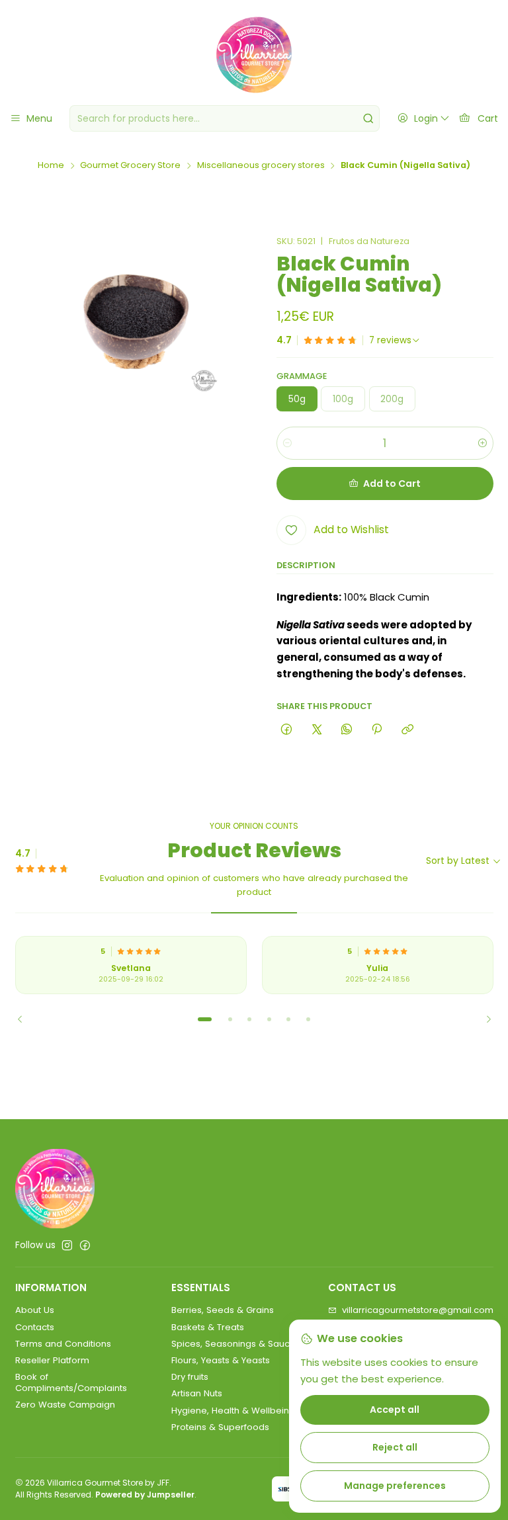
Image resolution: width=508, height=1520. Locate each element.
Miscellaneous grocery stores (261, 165)
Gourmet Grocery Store (130, 165)
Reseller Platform (52, 1360)
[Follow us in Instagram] (67, 1246)
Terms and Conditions (63, 1343)
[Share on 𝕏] (316, 729)
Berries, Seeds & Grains (222, 1310)
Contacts (34, 1327)
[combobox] (224, 118)
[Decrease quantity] (287, 443)
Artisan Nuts (196, 1393)
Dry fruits (189, 1377)
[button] (205, 1019)
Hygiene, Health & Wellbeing (233, 1410)
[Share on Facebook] (286, 729)
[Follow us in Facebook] (85, 1246)
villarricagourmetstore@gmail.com (417, 1310)
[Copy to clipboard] (407, 729)
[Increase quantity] (482, 443)
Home (51, 165)
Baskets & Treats (207, 1327)
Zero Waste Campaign (65, 1404)
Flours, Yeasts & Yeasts (220, 1360)
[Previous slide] (25, 1019)
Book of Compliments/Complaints (71, 1382)
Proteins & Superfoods (220, 1427)
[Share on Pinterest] (377, 729)
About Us (34, 1310)
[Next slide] (483, 1019)
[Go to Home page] (254, 55)
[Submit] (368, 118)
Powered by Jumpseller (144, 1494)
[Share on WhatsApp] (346, 729)
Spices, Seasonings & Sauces (235, 1343)
